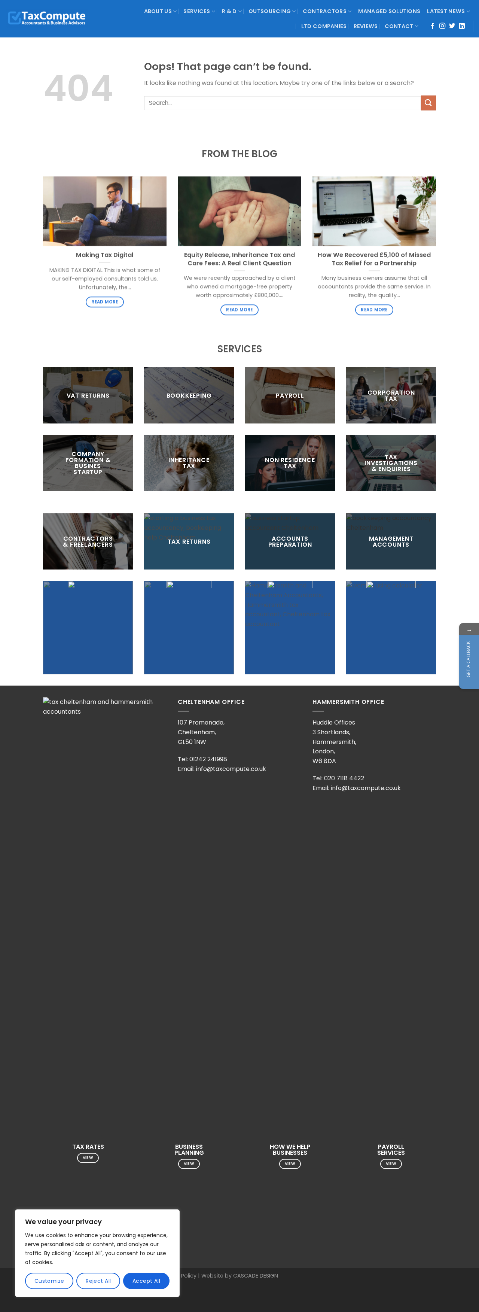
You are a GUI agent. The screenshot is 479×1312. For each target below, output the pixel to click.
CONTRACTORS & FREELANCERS (88, 541)
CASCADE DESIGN (255, 1275)
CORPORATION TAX (391, 395)
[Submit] (428, 102)
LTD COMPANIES (324, 26)
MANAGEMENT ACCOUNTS (391, 541)
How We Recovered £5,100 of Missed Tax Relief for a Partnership (374, 259)
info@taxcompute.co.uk (231, 769)
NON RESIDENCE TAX (290, 462)
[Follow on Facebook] (433, 26)
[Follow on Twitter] (452, 26)
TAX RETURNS (189, 541)
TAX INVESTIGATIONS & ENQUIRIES (390, 462)
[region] (97, 1253)
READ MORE (104, 302)
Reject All (98, 1281)
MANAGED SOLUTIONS (389, 11)
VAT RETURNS (88, 395)
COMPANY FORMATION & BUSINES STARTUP (88, 462)
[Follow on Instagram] (442, 26)
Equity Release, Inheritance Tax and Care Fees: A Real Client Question (239, 259)
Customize (49, 1281)
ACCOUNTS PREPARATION (290, 541)
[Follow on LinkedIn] (462, 26)
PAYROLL (290, 395)
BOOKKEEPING (189, 395)
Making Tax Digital (105, 255)
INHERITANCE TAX (189, 462)
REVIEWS (366, 26)
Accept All (146, 1281)
